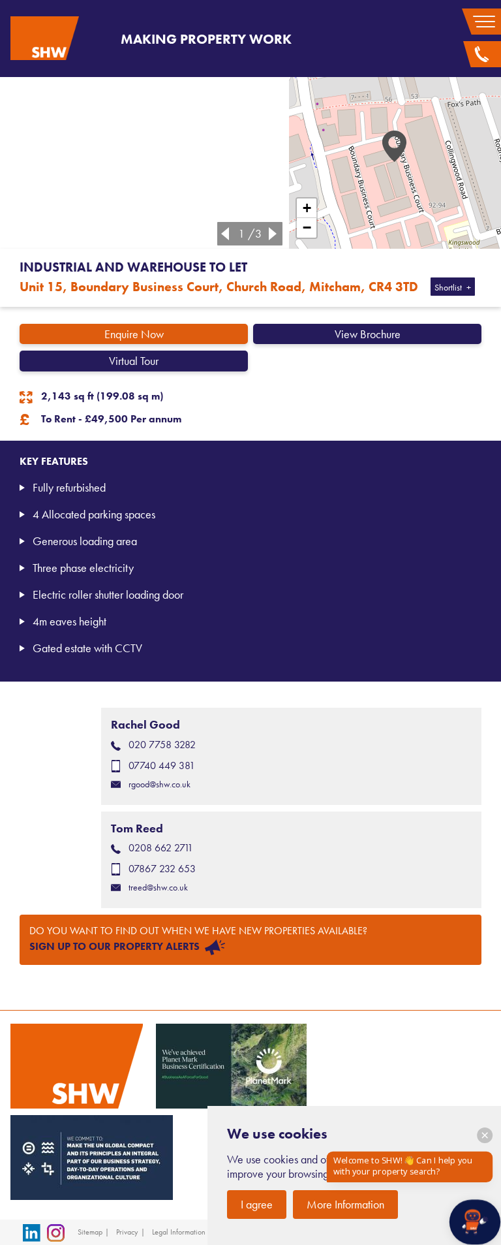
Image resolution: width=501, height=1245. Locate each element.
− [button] (307, 227)
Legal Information (178, 1232)
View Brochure (368, 333)
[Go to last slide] (222, 233)
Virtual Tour (134, 360)
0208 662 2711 (161, 848)
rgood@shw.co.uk (159, 784)
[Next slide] (275, 233)
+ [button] (307, 208)
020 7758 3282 (162, 744)
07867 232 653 (162, 868)
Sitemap (90, 1232)
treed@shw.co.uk (158, 887)
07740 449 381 (162, 765)
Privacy (127, 1232)
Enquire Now (134, 333)
